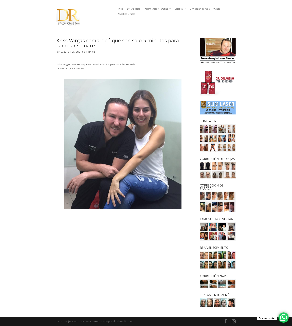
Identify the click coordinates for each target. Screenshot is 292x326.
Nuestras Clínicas (126, 14)
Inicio (120, 9)
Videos (216, 9)
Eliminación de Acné (200, 9)
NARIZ (91, 51)
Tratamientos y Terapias (156, 9)
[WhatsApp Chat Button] (283, 317)
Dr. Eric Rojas (133, 9)
